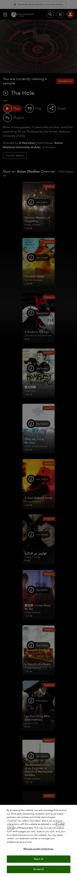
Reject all (38, 859)
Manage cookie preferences (38, 848)
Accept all (38, 869)
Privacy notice (25, 828)
